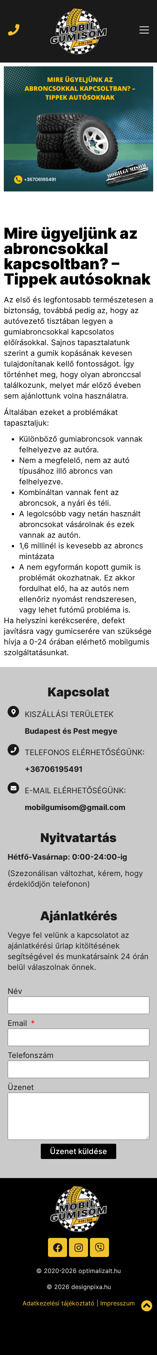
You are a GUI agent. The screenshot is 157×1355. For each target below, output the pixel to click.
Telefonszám (31, 1055)
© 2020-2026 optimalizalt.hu (78, 1271)
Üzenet (21, 1087)
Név (15, 991)
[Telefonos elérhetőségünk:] (13, 749)
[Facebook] (57, 1247)
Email (18, 1023)
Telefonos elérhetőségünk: (85, 752)
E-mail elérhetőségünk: (76, 790)
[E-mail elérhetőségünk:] (13, 788)
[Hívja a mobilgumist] (13, 29)
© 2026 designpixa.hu (78, 1287)
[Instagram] (78, 1247)
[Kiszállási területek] (13, 711)
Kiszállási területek (69, 714)
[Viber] (99, 1247)
